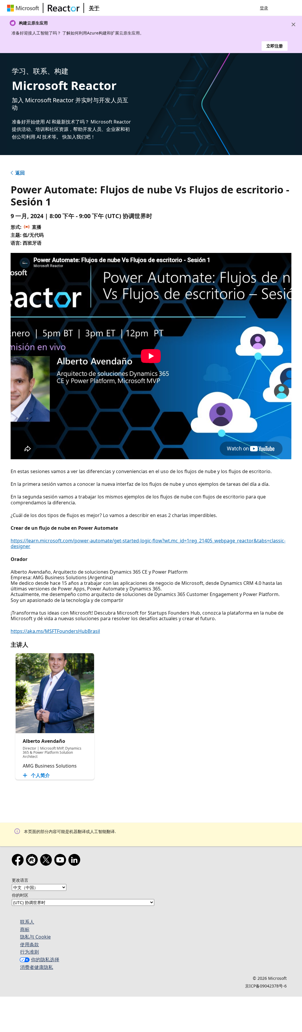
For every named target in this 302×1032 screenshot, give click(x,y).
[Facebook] (19, 861)
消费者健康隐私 (36, 967)
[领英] (75, 861)
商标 (24, 929)
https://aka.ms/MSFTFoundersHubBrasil (55, 631)
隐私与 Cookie (35, 937)
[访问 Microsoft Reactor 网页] (63, 8)
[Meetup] (33, 861)
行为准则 (29, 952)
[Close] (293, 24)
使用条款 (29, 944)
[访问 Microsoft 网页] (24, 8)
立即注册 (274, 46)
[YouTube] (61, 861)
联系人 (27, 922)
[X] (47, 861)
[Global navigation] (280, 8)
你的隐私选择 (45, 959)
